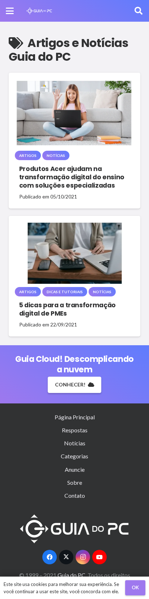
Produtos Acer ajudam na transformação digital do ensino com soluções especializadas (71, 177)
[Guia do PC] (39, 10)
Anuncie (75, 469)
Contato (74, 495)
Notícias (74, 443)
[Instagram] (83, 557)
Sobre (74, 482)
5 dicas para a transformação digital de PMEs (67, 309)
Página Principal (75, 417)
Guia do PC (72, 575)
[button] (9, 11)
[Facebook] (49, 557)
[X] (66, 557)
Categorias (74, 456)
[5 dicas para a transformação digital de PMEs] (74, 253)
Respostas (75, 430)
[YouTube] (99, 557)
